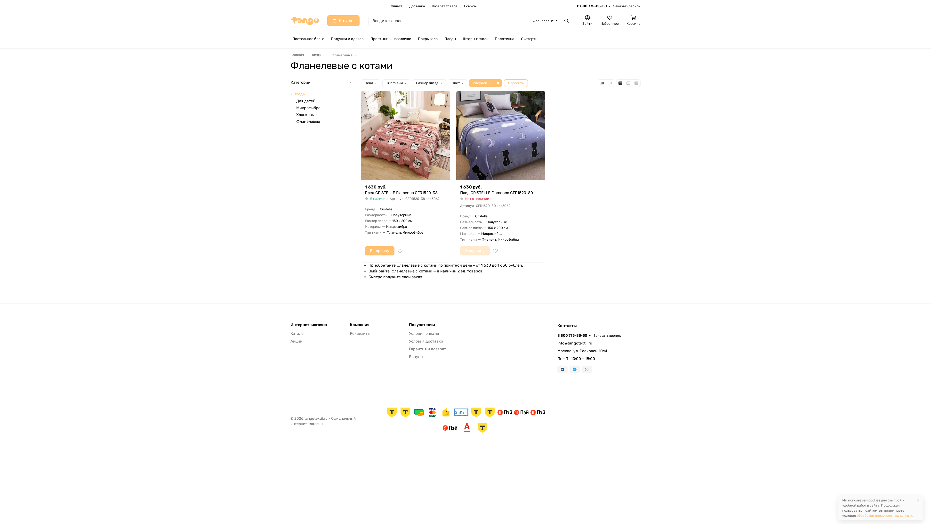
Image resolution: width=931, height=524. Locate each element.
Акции (296, 341)
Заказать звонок (627, 6)
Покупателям (422, 325)
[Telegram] (575, 369)
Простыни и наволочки (390, 39)
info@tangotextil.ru (574, 343)
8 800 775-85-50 (592, 6)
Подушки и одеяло (347, 39)
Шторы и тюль (475, 39)
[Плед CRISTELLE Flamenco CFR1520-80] (500, 135)
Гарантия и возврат (427, 349)
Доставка (417, 6)
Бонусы (470, 6)
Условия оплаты (424, 333)
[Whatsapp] (587, 369)
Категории (301, 82)
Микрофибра (308, 108)
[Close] (918, 500)
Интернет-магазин (308, 325)
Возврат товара (444, 6)
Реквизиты (360, 333)
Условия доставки (426, 341)
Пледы (450, 39)
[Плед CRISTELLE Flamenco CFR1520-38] (405, 135)
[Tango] (305, 20)
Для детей (305, 101)
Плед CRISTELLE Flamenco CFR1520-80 (496, 192)
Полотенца (504, 39)
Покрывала (428, 39)
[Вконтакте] (562, 369)
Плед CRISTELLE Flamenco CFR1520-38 (401, 192)
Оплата (396, 6)
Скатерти (529, 39)
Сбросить (516, 83)
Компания (359, 325)
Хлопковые (306, 114)
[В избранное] (400, 250)
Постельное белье (308, 39)
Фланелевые (308, 121)
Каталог (297, 333)
